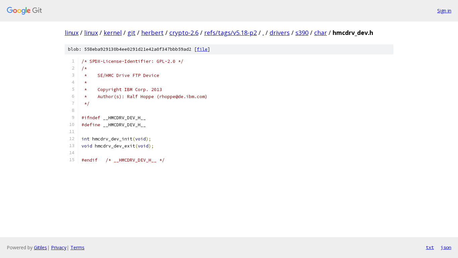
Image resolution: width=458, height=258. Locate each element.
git (131, 33)
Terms (77, 247)
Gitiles (40, 247)
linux (71, 33)
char (320, 33)
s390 (301, 33)
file (202, 49)
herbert (152, 33)
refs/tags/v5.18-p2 (230, 33)
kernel (113, 33)
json (446, 247)
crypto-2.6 (183, 33)
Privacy (58, 247)
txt (430, 247)
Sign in (444, 10)
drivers (280, 33)
